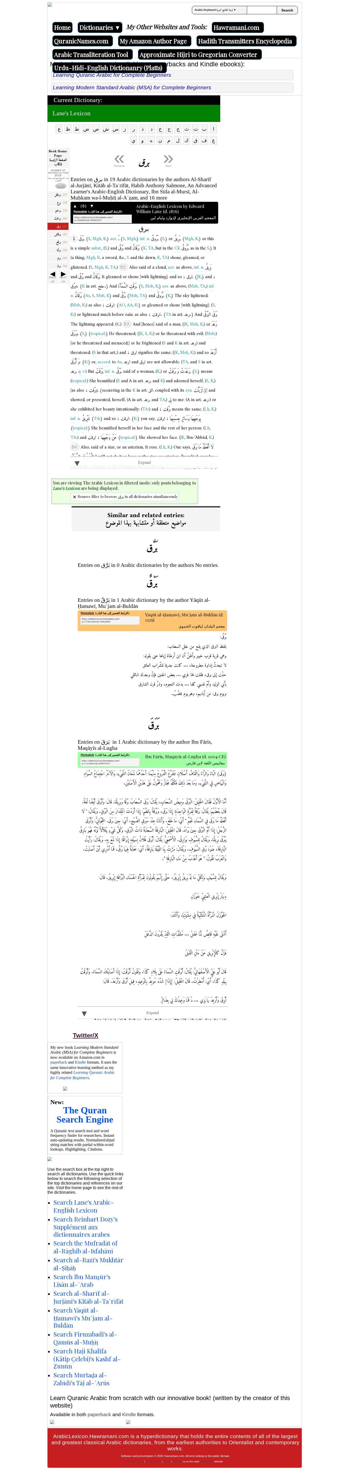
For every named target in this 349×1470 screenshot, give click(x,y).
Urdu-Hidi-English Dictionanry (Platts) (108, 68)
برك (61, 250)
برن (62, 266)
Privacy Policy (135, 1461)
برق (61, 226)
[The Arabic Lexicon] (50, 11)
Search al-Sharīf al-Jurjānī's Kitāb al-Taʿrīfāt (88, 1297)
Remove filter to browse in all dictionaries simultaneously (128, 496)
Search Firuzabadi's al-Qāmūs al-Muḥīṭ (85, 1338)
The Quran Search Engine (84, 1115)
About (166, 1461)
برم (62, 258)
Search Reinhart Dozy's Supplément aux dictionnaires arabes (85, 1226)
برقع (61, 242)
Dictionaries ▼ (100, 27)
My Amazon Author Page (153, 41)
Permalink (80, 211)
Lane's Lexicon (71, 113)
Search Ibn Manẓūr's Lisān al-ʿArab (81, 1281)
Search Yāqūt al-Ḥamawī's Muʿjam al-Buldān (83, 1317)
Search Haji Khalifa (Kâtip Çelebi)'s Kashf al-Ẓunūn (87, 1358)
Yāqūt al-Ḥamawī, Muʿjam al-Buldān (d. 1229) (185, 617)
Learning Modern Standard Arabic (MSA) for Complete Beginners (132, 87)
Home (62, 27)
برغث (60, 218)
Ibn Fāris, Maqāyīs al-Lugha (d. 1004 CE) (185, 756)
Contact (177, 1461)
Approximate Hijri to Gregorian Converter (198, 54)
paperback (58, 1062)
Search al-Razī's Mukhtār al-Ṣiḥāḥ (88, 1264)
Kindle (80, 1062)
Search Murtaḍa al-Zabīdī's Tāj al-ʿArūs (81, 1379)
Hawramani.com (236, 27)
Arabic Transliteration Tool (91, 54)
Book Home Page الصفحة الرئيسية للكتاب (58, 158)
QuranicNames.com (81, 41)
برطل (60, 195)
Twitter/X (85, 1035)
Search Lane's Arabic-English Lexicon (83, 1206)
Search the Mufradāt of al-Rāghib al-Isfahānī (85, 1247)
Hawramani (206, 1461)
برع (62, 203)
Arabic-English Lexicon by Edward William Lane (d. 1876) (176, 209)
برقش (60, 234)
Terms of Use (153, 1461)
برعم (61, 210)
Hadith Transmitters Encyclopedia (245, 41)
